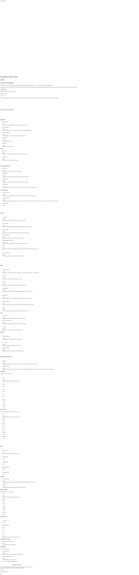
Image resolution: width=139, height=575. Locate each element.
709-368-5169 (3, 89)
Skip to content (3, 0)
